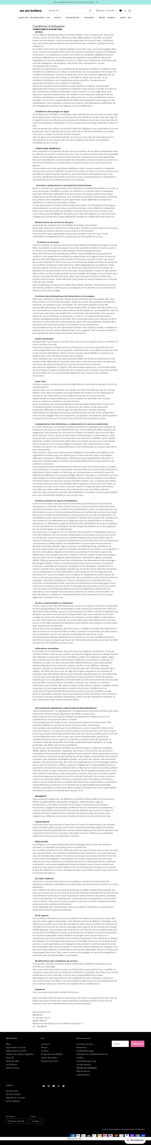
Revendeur (81, 1047)
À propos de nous (84, 1044)
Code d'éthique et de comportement (86, 1063)
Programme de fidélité (52, 1054)
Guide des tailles (49, 1057)
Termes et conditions (86, 1068)
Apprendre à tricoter (16, 1047)
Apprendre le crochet (16, 1050)
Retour (44, 1047)
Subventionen (83, 1074)
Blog (8, 1044)
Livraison (45, 1044)
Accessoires (89, 18)
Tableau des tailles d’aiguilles (20, 1054)
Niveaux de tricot (49, 1061)
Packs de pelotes (72, 18)
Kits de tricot (12, 1091)
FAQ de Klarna (83, 1071)
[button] (49, 18)
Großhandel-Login (85, 1050)
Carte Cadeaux (13, 1101)
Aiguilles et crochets (15, 1097)
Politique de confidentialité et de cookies (92, 1056)
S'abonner (137, 1043)
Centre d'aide (85, 992)
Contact (45, 1050)
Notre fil (10, 1057)
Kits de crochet (13, 1094)
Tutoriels (111, 18)
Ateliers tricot (12, 1068)
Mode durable (12, 1061)
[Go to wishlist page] (120, 10)
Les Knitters (11, 1064)
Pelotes (58, 18)
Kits (47, 18)
